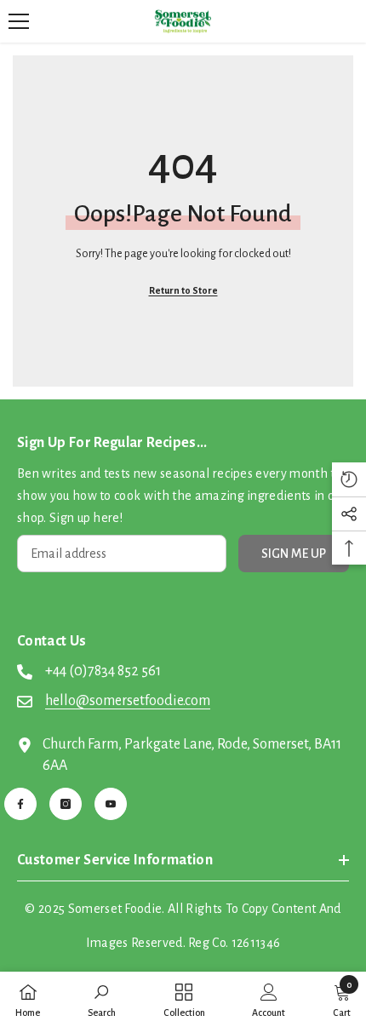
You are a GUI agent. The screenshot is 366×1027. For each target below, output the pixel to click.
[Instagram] (65, 804)
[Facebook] (20, 804)
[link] (101, 999)
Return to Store (183, 290)
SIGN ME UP (293, 553)
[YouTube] (110, 804)
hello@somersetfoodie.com (127, 701)
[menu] (19, 21)
